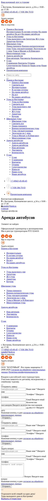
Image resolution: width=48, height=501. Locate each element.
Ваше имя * (31, 389)
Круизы (19, 41)
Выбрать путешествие (11, 499)
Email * (29, 430)
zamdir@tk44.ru (9, 206)
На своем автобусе (14, 258)
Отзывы (31, 63)
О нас (3, 321)
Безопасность (37, 58)
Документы (25, 58)
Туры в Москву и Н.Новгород (26, 51)
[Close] (2, 384)
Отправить (6, 418)
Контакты (22, 63)
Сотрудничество (13, 65)
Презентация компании (17, 70)
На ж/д (18, 34)
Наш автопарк (12, 58)
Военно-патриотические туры (20, 293)
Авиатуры (11, 41)
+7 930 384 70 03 (25, 12)
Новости (26, 65)
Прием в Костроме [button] (14, 29)
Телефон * (31, 394)
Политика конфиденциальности (23, 372)
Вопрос (27, 476)
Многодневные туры (15, 53)
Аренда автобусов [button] (14, 56)
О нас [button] (9, 61)
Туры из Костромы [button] (14, 36)
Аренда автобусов (9, 307)
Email (28, 399)
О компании (12, 63)
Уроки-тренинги (13, 46)
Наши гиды (35, 65)
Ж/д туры (40, 39)
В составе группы (30, 32)
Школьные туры (8, 286)
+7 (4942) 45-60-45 (9, 12)
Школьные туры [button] (13, 44)
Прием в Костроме (9, 248)
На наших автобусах (30, 34)
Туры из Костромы (9, 267)
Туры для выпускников (22, 48)
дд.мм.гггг (31, 407)
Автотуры (30, 39)
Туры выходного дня (15, 39)
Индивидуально (13, 32)
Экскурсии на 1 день (15, 298)
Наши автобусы (13, 340)
